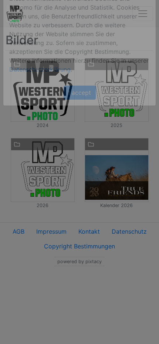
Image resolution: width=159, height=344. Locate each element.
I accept (79, 103)
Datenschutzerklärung (40, 79)
